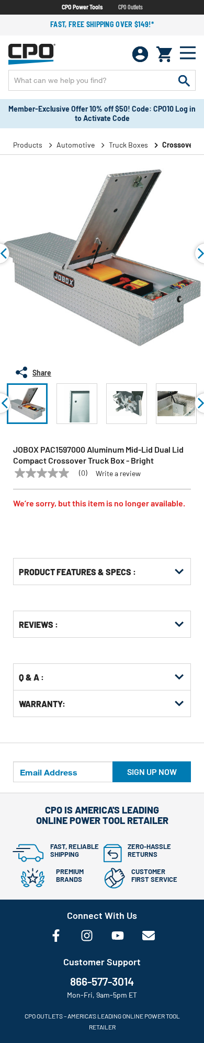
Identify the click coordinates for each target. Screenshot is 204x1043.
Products (27, 144)
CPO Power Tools (82, 6)
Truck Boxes (128, 144)
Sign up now (152, 772)
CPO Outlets (130, 6)
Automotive (75, 144)
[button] (27, 403)
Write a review (118, 473)
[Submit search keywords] (184, 80)
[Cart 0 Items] (164, 54)
